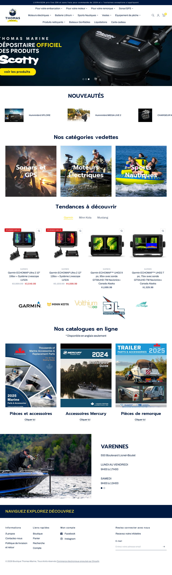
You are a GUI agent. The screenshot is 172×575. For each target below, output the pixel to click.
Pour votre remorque (102, 8)
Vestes (105, 15)
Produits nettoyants (53, 22)
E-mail (119, 541)
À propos (10, 533)
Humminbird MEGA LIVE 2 (90, 115)
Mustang (102, 217)
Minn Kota (85, 217)
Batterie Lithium (63, 15)
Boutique (38, 533)
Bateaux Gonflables (79, 22)
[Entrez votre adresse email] (164, 546)
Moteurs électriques (38, 15)
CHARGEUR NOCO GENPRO (155, 115)
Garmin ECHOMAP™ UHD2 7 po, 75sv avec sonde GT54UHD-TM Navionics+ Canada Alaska (148, 278)
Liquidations (100, 22)
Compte (37, 548)
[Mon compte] (158, 15)
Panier (36, 538)
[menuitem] (48, 8)
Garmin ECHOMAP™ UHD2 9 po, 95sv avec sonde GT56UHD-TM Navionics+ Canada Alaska (107, 278)
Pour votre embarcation (47, 8)
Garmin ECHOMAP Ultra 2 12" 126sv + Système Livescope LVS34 (65, 276)
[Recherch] (153, 15)
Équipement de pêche (126, 15)
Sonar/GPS (125, 8)
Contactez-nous (13, 538)
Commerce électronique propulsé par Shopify (78, 561)
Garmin (68, 217)
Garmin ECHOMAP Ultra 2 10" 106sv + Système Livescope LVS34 (24, 276)
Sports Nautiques (87, 15)
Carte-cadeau (118, 22)
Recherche (39, 543)
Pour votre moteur (75, 8)
